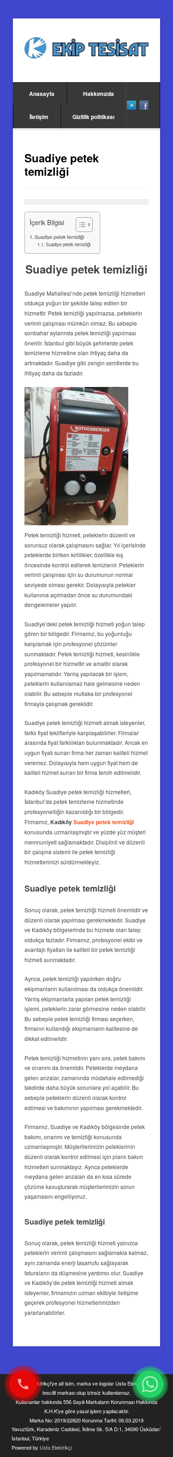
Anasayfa (41, 93)
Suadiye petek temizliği (59, 236)
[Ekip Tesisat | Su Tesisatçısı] (86, 49)
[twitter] (131, 105)
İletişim (39, 117)
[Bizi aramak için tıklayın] (23, 1384)
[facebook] (144, 105)
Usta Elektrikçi (56, 1447)
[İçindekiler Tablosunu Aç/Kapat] (79, 224)
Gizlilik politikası (93, 117)
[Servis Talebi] (150, 1384)
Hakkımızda (98, 93)
